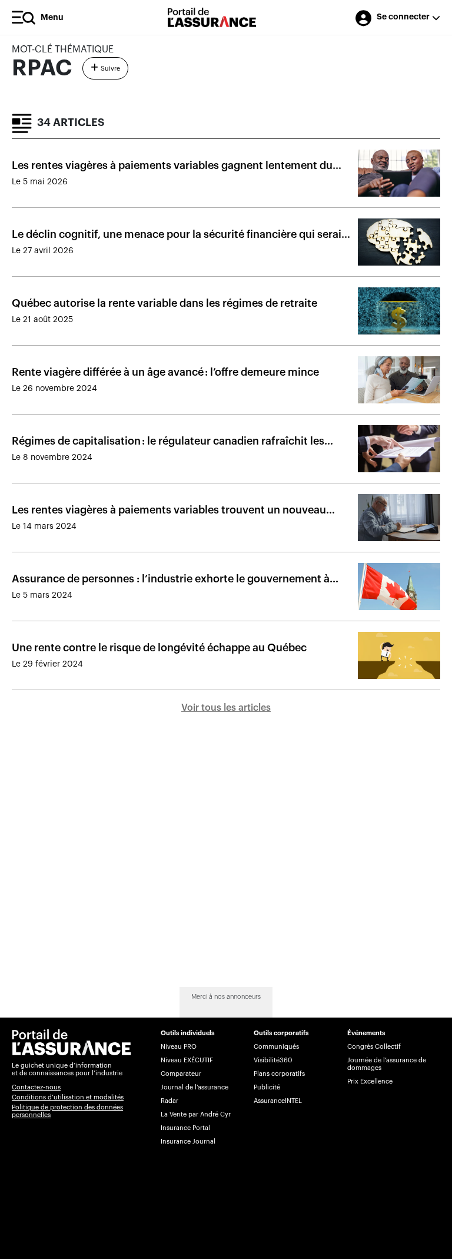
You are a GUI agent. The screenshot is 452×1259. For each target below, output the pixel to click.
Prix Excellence (370, 1081)
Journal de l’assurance (194, 1087)
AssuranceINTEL (278, 1101)
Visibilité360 (273, 1060)
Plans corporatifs (279, 1074)
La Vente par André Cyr (196, 1114)
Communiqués (276, 1046)
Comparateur (181, 1074)
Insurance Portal (185, 1128)
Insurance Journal (188, 1141)
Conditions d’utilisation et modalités (68, 1097)
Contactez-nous (36, 1087)
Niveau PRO (179, 1046)
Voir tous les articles (226, 708)
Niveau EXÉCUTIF (187, 1060)
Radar (169, 1101)
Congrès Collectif (374, 1046)
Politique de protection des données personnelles (67, 1111)
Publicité (267, 1087)
